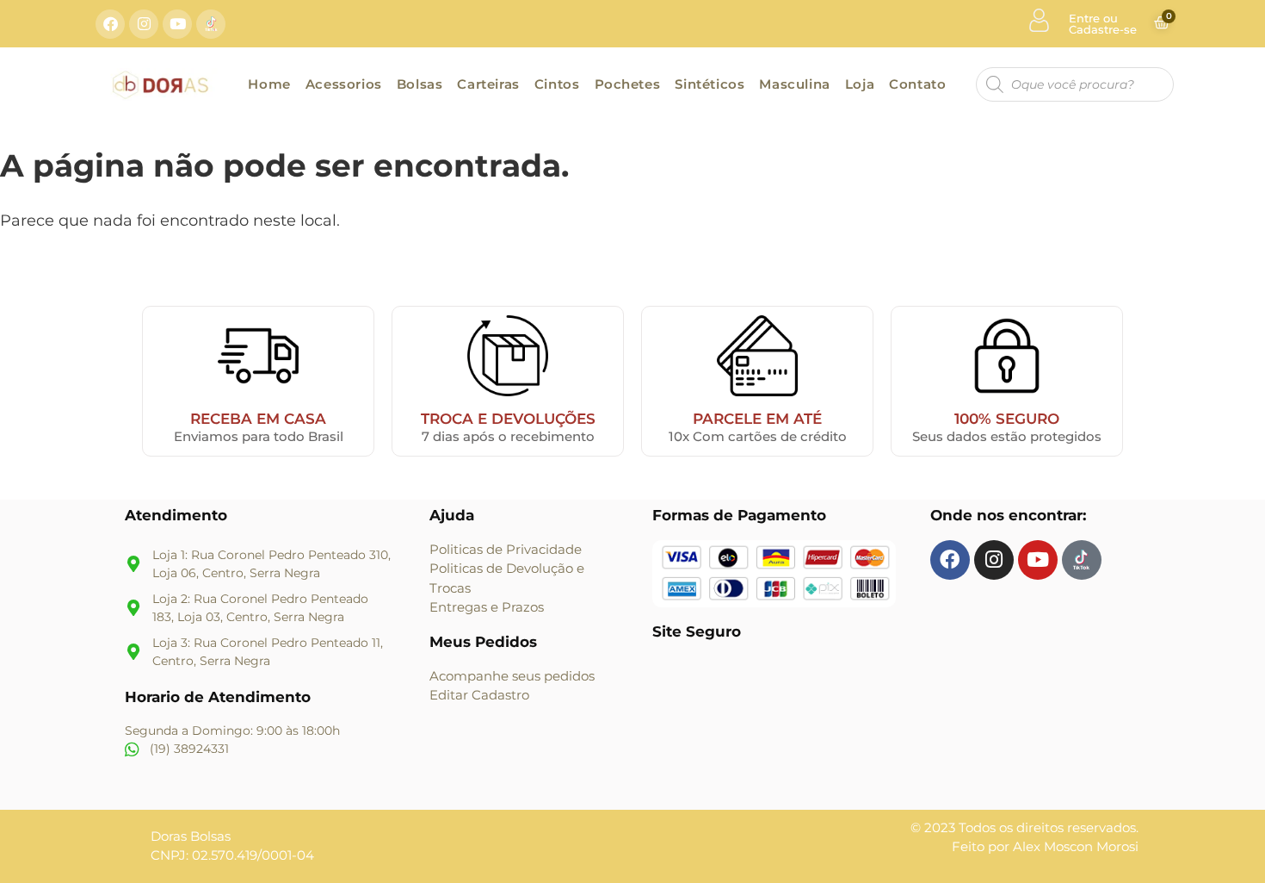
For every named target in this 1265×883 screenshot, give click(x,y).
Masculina (794, 84)
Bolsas (420, 84)
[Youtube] (177, 24)
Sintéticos (709, 84)
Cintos (557, 84)
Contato (917, 84)
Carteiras (488, 84)
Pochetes (628, 84)
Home (269, 84)
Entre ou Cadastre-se (1103, 23)
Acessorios (343, 84)
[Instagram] (143, 24)
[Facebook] (110, 24)
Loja (859, 84)
